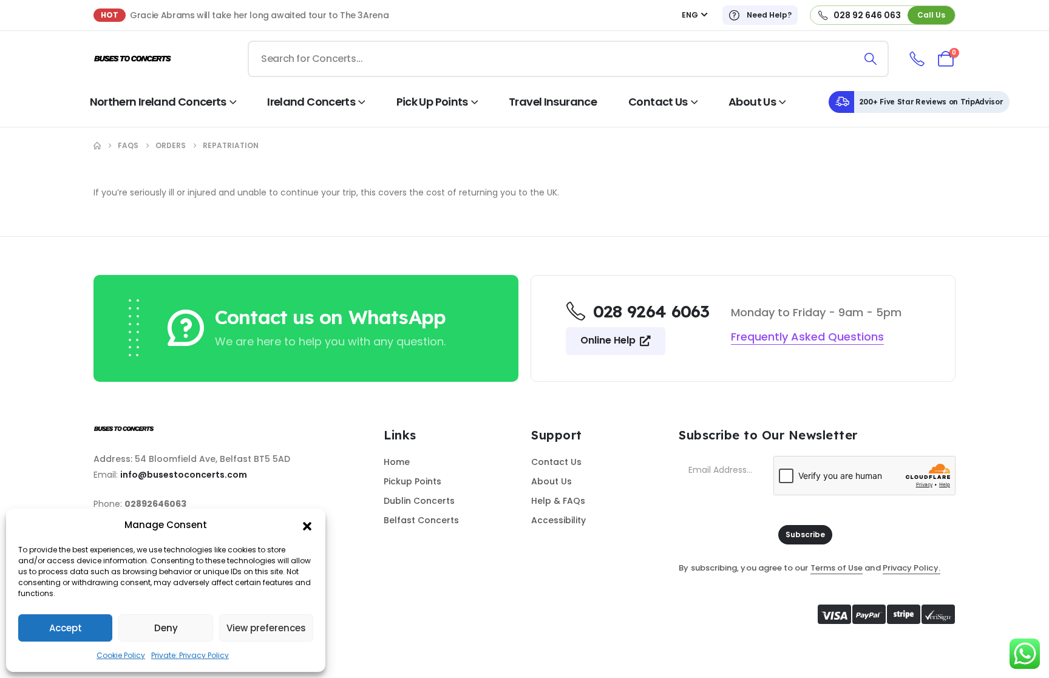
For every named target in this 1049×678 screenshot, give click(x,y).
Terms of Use (836, 568)
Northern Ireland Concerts (158, 101)
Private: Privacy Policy (190, 655)
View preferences (266, 628)
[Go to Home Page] (97, 145)
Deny (166, 628)
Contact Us (658, 101)
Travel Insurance (553, 101)
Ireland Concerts (311, 101)
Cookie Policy (121, 655)
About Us (752, 101)
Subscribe (805, 534)
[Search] (871, 59)
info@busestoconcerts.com (183, 475)
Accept (65, 628)
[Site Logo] (132, 59)
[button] (307, 525)
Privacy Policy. (911, 568)
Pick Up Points (432, 101)
